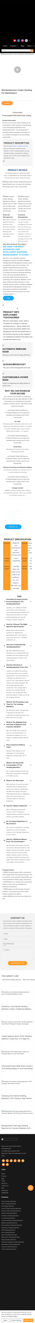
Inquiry (7, 103)
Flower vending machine (20, 146)
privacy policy (12, 1316)
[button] (34, 46)
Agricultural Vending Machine (11, 979)
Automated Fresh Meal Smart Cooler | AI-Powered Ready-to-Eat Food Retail (17, 1067)
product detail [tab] (17, 112)
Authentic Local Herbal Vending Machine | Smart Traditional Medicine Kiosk (17, 1007)
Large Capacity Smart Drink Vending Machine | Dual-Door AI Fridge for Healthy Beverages (17, 1037)
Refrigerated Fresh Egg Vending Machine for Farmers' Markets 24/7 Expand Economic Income (16, 1127)
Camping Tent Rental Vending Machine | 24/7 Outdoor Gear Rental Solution (16, 1097)
